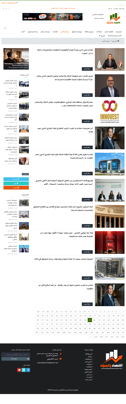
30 (80, 316)
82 (104, 328)
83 (99, 328)
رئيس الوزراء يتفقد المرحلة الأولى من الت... (11, 94)
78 (123, 328)
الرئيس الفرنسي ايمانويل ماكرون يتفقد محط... (12, 105)
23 (113, 316)
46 (94, 320)
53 (61, 320)
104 (86, 332)
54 (57, 320)
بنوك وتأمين (65, 31)
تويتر (14, 183)
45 (99, 320)
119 (96, 337)
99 (113, 332)
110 (53, 332)
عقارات (55, 31)
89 (71, 328)
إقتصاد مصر (109, 31)
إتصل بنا (116, 9)
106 (75, 332)
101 (102, 332)
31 (75, 316)
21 (123, 316)
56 (47, 320)
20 (38, 311)
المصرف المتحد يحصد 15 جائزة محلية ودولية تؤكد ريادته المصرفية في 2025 (63, 259)
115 (117, 337)
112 (42, 332)
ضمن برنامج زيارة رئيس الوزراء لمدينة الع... (11, 117)
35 (57, 316)
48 (85, 320)
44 (104, 320)
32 (71, 316)
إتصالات (99, 31)
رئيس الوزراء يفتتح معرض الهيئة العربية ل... (10, 82)
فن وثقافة (88, 354)
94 (47, 328)
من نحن (110, 9)
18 (47, 311)
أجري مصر (88, 361)
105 (80, 332)
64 (99, 324)
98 (118, 332)
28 (90, 316)
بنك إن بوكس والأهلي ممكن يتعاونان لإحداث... (10, 214)
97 (123, 332)
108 (64, 332)
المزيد (103, 36)
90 (66, 328)
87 (80, 328)
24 (109, 316)
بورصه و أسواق (77, 31)
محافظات (88, 359)
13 (71, 311)
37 (47, 316)
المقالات (89, 367)
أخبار (23, 31)
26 (99, 316)
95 (42, 328)
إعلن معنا (121, 9)
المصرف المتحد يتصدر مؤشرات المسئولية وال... (12, 202)
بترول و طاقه (89, 31)
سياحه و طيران (33, 31)
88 (75, 328)
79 (118, 328)
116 (112, 337)
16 (57, 311)
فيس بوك (15, 179)
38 (43, 316)
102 (97, 332)
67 (85, 324)
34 (61, 316)
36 (52, 316)
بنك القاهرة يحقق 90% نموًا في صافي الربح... (11, 225)
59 (123, 324)
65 (94, 324)
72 (61, 324)
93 (52, 328)
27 (94, 316)
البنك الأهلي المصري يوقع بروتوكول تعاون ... (11, 237)
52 (66, 320)
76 (42, 324)
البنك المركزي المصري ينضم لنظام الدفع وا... (10, 248)
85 (90, 328)
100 (108, 332)
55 (52, 320)
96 (38, 328)
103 (91, 332)
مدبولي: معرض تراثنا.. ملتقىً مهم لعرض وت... (11, 149)
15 (61, 311)
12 (75, 311)
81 (108, 328)
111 (47, 332)
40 (123, 320)
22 (118, 316)
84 (94, 328)
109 (58, 332)
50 (75, 320)
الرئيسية (114, 41)
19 (43, 311)
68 (80, 324)
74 (52, 324)
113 (37, 332)
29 (85, 316)
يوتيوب (15, 188)
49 (80, 320)
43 (109, 320)
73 (57, 324)
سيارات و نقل (45, 31)
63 (104, 324)
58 (38, 320)
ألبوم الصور (88, 372)
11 (80, 311)
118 (101, 337)
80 (113, 328)
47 (90, 320)
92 (57, 328)
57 (42, 320)
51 (71, 320)
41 (118, 320)
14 (66, 311)
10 (84, 311)
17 (52, 311)
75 (47, 324)
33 (66, 316)
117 (106, 337)
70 (71, 324)
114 (122, 337)
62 (109, 324)
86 (85, 328)
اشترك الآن (14, 359)
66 (90, 324)
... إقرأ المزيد (87, 69)
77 (38, 324)
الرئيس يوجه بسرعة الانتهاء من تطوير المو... (10, 128)
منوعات (89, 364)
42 (113, 320)
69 (75, 324)
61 (113, 324)
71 (66, 324)
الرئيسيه (119, 31)
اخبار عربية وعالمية (115, 35)
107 (69, 332)
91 (61, 328)
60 (118, 324)
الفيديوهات (88, 369)
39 (38, 316)
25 (104, 316)
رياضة (90, 356)
